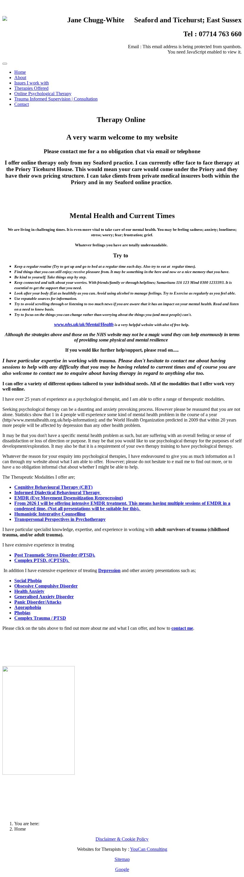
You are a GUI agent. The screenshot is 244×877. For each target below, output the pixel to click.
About (20, 77)
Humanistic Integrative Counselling (49, 513)
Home (20, 72)
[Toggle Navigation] (4, 64)
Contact (21, 104)
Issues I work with (31, 82)
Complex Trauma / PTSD (40, 618)
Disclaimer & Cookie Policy (122, 839)
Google (122, 869)
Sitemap (122, 859)
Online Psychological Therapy (42, 93)
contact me (182, 628)
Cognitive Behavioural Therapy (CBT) (53, 487)
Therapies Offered (31, 88)
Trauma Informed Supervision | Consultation (56, 98)
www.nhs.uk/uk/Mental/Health (84, 324)
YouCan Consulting (148, 849)
